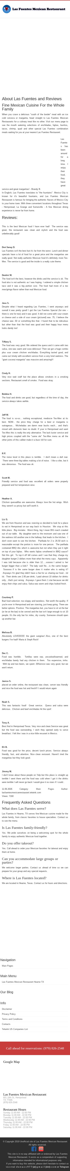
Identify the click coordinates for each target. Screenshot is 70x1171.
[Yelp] (41, 1150)
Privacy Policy (9, 1014)
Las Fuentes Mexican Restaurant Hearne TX (23, 982)
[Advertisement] (35, 57)
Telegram (64, 1167)
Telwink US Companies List (15, 1029)
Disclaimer (7, 1009)
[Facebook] (34, 1150)
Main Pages (7, 966)
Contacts (6, 1024)
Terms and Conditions (12, 1019)
